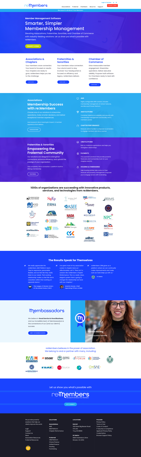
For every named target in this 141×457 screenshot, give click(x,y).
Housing (51, 446)
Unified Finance (54, 444)
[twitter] (116, 2)
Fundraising (53, 449)
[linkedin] (113, 2)
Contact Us (29, 433)
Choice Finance (54, 442)
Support (28, 431)
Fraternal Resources (31, 440)
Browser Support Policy (104, 435)
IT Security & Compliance (104, 429)
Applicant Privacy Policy (104, 431)
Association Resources (32, 438)
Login (27, 429)
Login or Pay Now (106, 2)
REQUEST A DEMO (112, 5)
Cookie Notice (101, 433)
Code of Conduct (102, 426)
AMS (50, 426)
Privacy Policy (100, 422)
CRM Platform (53, 440)
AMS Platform (53, 429)
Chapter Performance (56, 431)
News (27, 435)
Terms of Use (100, 424)
